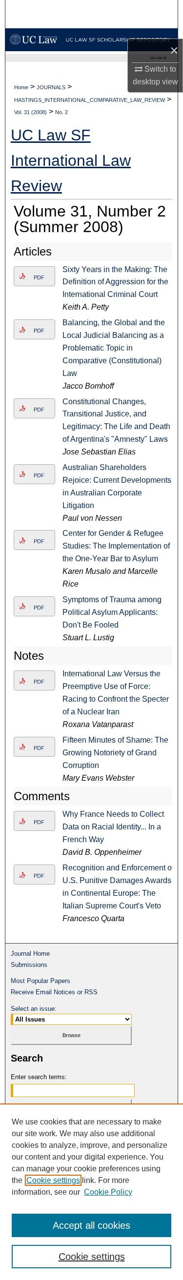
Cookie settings (53, 1180)
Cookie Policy (108, 1192)
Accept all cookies (91, 1225)
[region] (91, 1191)
